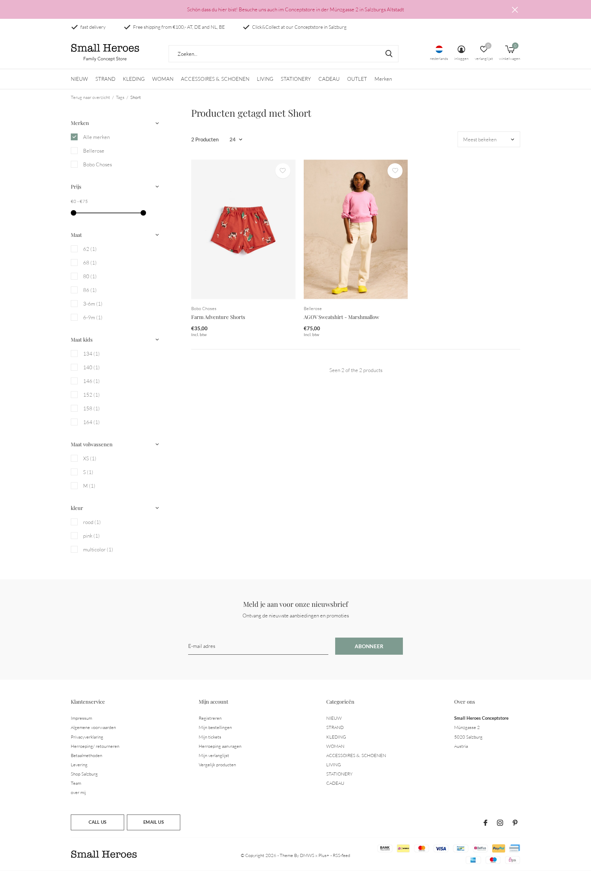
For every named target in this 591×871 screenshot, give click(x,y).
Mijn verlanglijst (214, 755)
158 (91, 408)
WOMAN (162, 79)
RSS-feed (341, 855)
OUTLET (357, 79)
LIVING (265, 79)
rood (92, 522)
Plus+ (323, 855)
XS (89, 458)
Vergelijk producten (217, 764)
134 (91, 353)
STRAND (105, 79)
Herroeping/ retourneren (95, 746)
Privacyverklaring (87, 737)
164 (91, 422)
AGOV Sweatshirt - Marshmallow (341, 316)
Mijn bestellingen (215, 727)
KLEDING (134, 79)
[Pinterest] (515, 822)
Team (76, 783)
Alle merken (96, 137)
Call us (97, 822)
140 (91, 367)
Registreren (210, 718)
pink (91, 536)
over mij (78, 792)
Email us (153, 822)
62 (90, 249)
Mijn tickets (210, 737)
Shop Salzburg (84, 774)
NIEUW (79, 79)
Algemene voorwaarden (93, 727)
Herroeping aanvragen (220, 746)
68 (90, 262)
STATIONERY (296, 79)
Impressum (81, 718)
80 (90, 276)
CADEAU (329, 79)
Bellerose (93, 151)
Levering (79, 764)
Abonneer (369, 646)
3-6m (93, 303)
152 (91, 395)
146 (91, 381)
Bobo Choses (97, 164)
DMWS (307, 855)
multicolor (98, 549)
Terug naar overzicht (90, 97)
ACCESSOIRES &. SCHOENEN (215, 79)
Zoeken (388, 53)
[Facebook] (485, 822)
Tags (120, 97)
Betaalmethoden (86, 755)
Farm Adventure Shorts (218, 316)
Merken (383, 79)
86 (90, 290)
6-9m (93, 317)
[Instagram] (500, 822)
